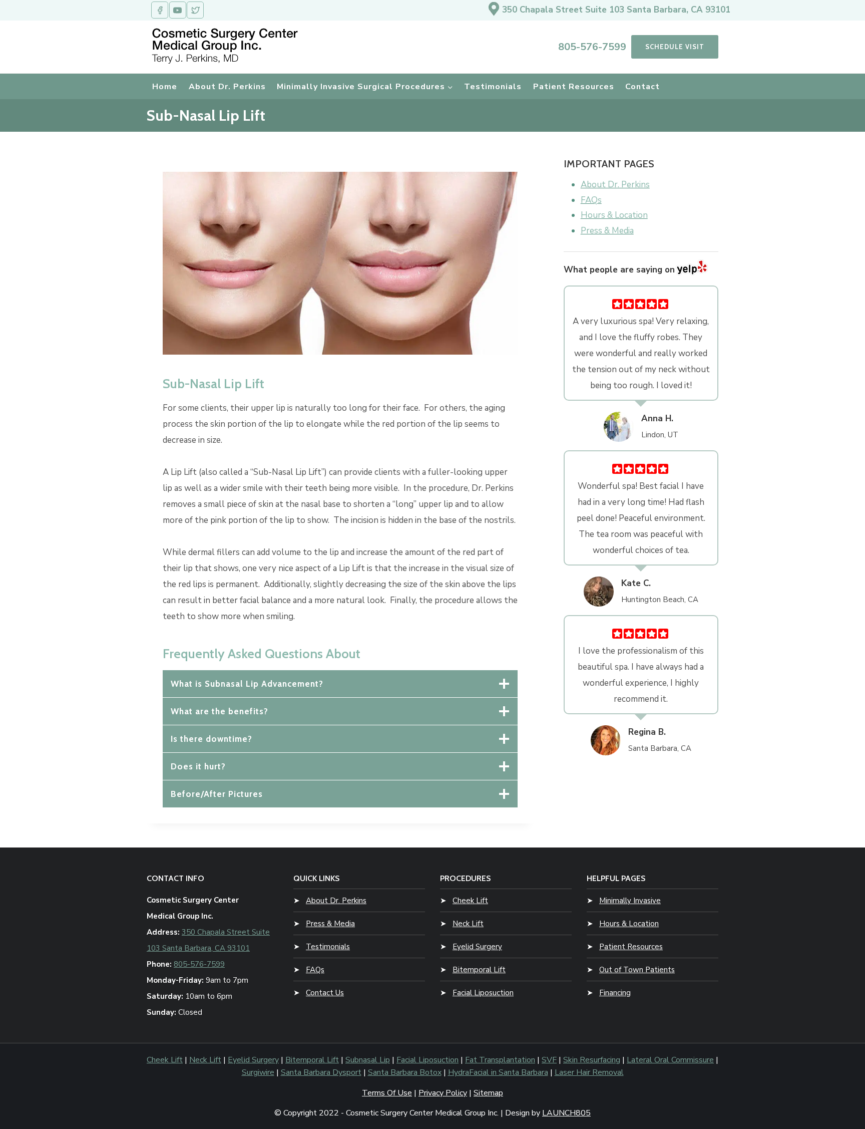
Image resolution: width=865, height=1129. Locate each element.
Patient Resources (573, 86)
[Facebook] (159, 10)
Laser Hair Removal (589, 1072)
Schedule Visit (674, 47)
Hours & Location (629, 924)
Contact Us (325, 993)
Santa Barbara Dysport (321, 1072)
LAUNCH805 (566, 1112)
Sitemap (488, 1092)
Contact (642, 86)
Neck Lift (468, 924)
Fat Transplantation (500, 1059)
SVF (549, 1059)
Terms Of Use (387, 1092)
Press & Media (330, 924)
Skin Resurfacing (591, 1059)
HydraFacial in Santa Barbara (498, 1072)
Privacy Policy (442, 1092)
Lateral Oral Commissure (670, 1059)
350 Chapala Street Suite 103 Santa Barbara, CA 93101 (616, 10)
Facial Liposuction (483, 993)
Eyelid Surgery (477, 947)
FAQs (315, 970)
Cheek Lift (470, 901)
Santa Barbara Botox (405, 1072)
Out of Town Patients (637, 970)
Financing (615, 993)
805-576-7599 (592, 47)
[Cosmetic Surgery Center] (227, 46)
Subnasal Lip (367, 1059)
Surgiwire (258, 1072)
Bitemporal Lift (479, 970)
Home (164, 86)
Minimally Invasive (630, 901)
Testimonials (493, 86)
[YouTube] (177, 10)
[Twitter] (195, 10)
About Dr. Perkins (227, 86)
